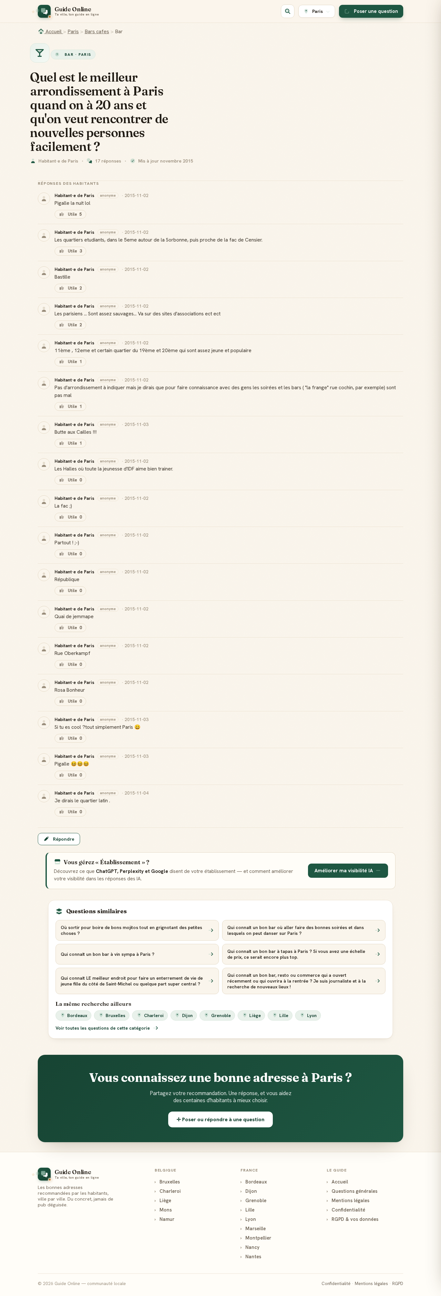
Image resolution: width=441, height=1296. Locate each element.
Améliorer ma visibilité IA (343, 870)
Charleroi (154, 1015)
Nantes (251, 1256)
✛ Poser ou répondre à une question (220, 1119)
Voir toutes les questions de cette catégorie (103, 1028)
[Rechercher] (287, 11)
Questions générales (352, 1191)
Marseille (253, 1228)
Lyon (312, 1015)
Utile (75, 214)
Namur (164, 1219)
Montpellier (256, 1238)
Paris (73, 31)
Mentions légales (348, 1200)
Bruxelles (115, 1015)
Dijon (187, 1015)
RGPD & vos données (352, 1219)
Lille (283, 1015)
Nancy (250, 1247)
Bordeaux (77, 1015)
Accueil (53, 31)
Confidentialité (346, 1210)
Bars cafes (97, 31)
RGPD (397, 1283)
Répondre (63, 839)
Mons (163, 1210)
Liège (255, 1015)
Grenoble (221, 1015)
